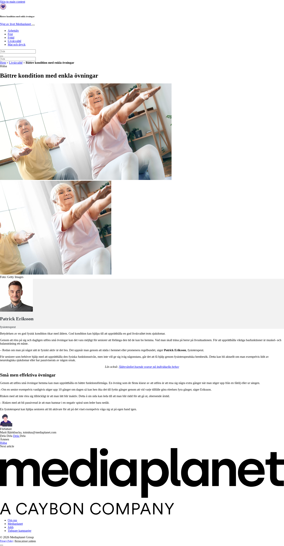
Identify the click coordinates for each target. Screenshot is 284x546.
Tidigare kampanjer (19, 530)
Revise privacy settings (25, 541)
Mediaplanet (15, 523)
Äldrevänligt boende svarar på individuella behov (149, 366)
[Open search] (1, 56)
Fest (10, 34)
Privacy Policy (6, 541)
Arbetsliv (13, 30)
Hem (3, 62)
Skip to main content (12, 1)
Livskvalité (14, 41)
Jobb (11, 527)
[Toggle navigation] (33, 25)
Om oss (12, 520)
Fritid (11, 37)
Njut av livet (15, 24)
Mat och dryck (17, 44)
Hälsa (3, 442)
